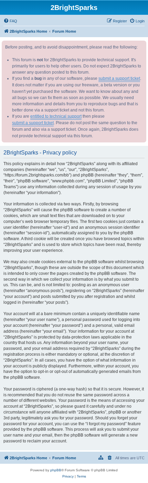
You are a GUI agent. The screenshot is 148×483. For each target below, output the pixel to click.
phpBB (55, 470)
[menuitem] (10, 21)
